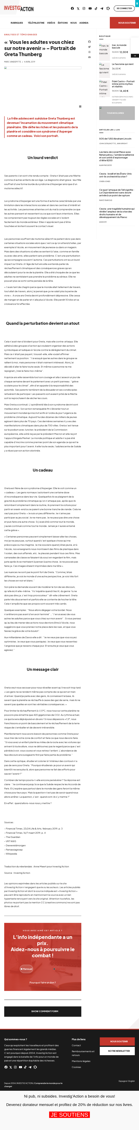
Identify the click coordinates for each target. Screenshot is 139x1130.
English (131, 1081)
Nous (73, 22)
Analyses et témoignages (20, 34)
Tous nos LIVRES (115, 113)
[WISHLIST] (135, 50)
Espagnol (123, 1081)
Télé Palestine (36, 22)
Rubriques (17, 22)
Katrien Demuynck (120, 97)
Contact (76, 1045)
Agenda (83, 22)
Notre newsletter (119, 1051)
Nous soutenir (127, 22)
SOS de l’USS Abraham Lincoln (115, 138)
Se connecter (124, 8)
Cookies (76, 1066)
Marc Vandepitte (12, 62)
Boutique (104, 36)
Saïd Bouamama (119, 58)
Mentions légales (81, 1061)
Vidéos (51, 22)
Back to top (133, 1023)
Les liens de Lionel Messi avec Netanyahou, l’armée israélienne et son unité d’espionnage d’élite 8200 (116, 156)
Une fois (60, 968)
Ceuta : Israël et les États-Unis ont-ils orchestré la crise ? (115, 175)
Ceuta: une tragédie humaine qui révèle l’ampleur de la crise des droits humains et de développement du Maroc (117, 213)
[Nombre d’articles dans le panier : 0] (135, 41)
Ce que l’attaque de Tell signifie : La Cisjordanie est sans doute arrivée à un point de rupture (116, 193)
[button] (42, 1011)
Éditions (63, 22)
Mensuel (27, 968)
